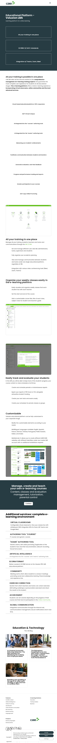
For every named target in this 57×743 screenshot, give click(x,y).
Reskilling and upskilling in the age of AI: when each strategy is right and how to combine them (16, 682)
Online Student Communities (12, 707)
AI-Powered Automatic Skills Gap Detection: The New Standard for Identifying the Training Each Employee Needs (16, 653)
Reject (46, 735)
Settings (46, 739)
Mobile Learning (9, 711)
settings (30, 737)
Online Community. (44, 600)
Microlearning (9, 709)
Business (32, 703)
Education (32, 700)
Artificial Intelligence (10, 702)
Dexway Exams (9, 722)
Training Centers (34, 702)
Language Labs (9, 713)
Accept (46, 732)
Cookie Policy (16, 738)
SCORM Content (9, 700)
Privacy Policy (23, 738)
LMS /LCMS (28, 244)
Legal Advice (9, 741)
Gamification (9, 705)
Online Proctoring (10, 703)
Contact (28, 504)
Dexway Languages (10, 720)
